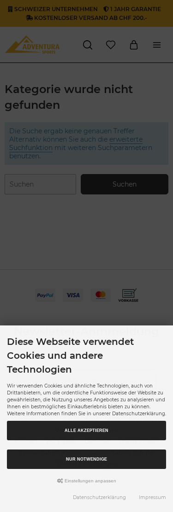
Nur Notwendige (86, 459)
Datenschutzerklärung (99, 497)
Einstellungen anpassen (89, 480)
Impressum (152, 497)
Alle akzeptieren (86, 430)
